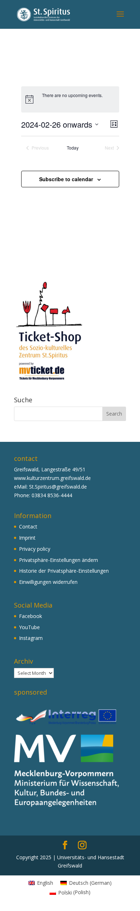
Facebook (30, 616)
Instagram (31, 638)
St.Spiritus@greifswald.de (58, 486)
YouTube (29, 627)
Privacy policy (34, 548)
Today (73, 148)
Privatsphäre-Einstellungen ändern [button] (58, 560)
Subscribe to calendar (66, 179)
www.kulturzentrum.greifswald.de (52, 478)
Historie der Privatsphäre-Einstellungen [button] (64, 570)
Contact (28, 526)
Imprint (27, 537)
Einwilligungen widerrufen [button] (48, 581)
